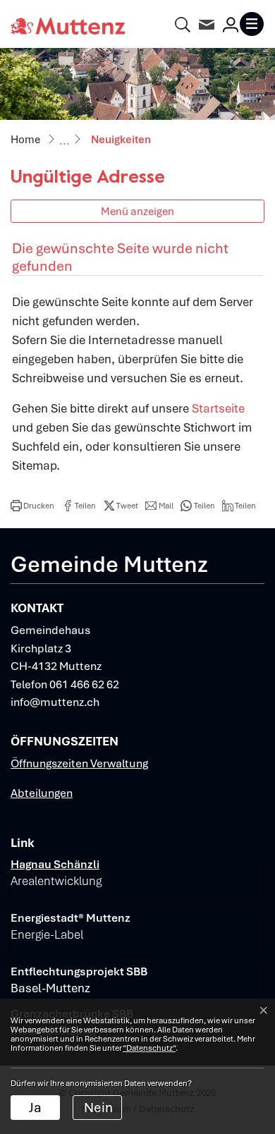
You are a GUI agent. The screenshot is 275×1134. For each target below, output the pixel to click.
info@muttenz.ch (55, 702)
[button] (32, 505)
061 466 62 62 (84, 684)
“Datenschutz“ (149, 1048)
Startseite (218, 408)
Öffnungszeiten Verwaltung (79, 763)
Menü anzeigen (137, 211)
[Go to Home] (25, 140)
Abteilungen (42, 793)
